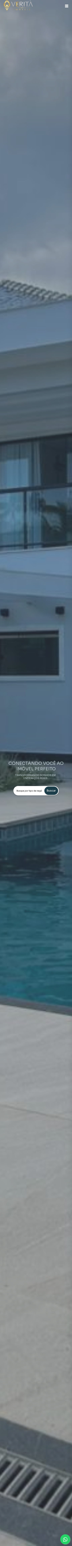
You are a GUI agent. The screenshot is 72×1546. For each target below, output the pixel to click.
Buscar (51, 790)
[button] (66, 6)
